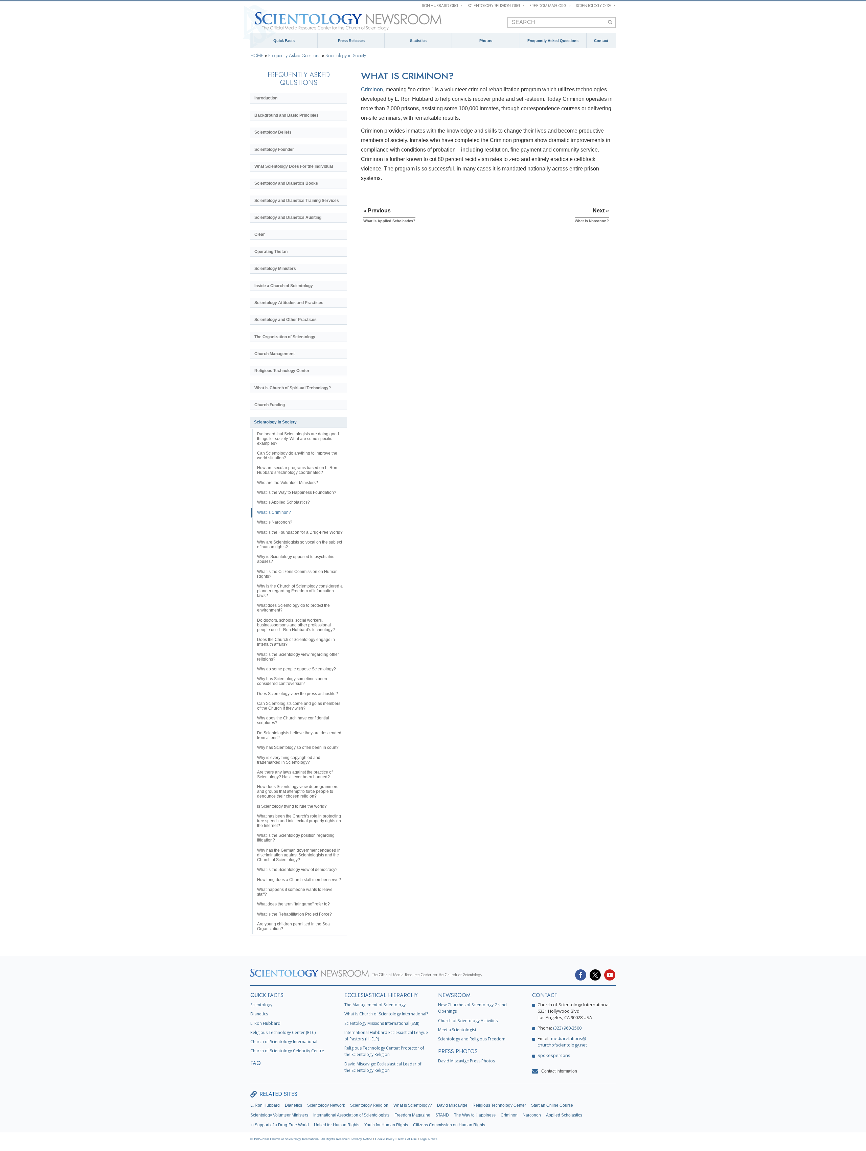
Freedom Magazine (412, 1115)
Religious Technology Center (282, 370)
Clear (259, 234)
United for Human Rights (336, 1125)
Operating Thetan (271, 251)
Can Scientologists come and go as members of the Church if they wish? (298, 706)
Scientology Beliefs (273, 132)
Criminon (372, 89)
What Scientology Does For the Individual (293, 166)
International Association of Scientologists (351, 1115)
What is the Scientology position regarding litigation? (296, 838)
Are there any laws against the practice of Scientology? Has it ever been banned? (295, 774)
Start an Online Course (552, 1105)
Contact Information (559, 1071)
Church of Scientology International (283, 1041)
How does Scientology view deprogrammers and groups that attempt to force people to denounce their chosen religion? (297, 791)
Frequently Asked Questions (552, 41)
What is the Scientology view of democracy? (297, 869)
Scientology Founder (274, 149)
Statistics (418, 41)
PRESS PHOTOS (458, 1051)
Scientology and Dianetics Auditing (287, 217)
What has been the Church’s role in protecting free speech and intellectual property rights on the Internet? (299, 821)
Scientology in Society (345, 55)
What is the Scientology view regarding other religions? (298, 657)
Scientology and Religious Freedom (471, 1039)
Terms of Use (407, 1139)
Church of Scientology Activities (468, 1020)
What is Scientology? (412, 1105)
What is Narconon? (274, 522)
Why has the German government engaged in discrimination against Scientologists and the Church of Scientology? (299, 855)
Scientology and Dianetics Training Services (296, 200)
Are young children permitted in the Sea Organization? (293, 926)
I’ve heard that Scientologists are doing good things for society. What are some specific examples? (298, 439)
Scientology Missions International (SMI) (381, 1023)
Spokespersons (554, 1055)
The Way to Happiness (475, 1115)
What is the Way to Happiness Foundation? (296, 492)
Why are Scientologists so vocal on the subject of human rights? (299, 544)
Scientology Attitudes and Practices (288, 302)
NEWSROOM (454, 995)
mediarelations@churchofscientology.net (562, 1041)
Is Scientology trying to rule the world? (292, 806)
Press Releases (351, 41)
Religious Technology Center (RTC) (283, 1032)
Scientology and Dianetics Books (286, 183)
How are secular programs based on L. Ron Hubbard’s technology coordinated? (297, 470)
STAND (442, 1115)
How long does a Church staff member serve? (299, 879)
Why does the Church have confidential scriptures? (293, 720)
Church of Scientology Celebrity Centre (287, 1051)
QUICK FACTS (266, 995)
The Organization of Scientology (284, 337)
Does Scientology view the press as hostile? (297, 693)
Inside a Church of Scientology (283, 285)
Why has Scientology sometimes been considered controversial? (292, 681)
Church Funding (269, 404)
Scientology (261, 1005)
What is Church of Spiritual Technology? (292, 388)
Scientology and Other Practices (285, 319)
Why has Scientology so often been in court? (298, 747)
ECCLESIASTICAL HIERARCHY (381, 995)
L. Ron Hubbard (265, 1023)
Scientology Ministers (275, 268)
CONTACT (544, 995)
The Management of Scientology (375, 1005)
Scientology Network (326, 1105)
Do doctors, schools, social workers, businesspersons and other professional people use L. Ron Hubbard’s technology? (296, 625)
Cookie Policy (384, 1139)
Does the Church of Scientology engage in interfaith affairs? (296, 642)
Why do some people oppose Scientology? (296, 669)
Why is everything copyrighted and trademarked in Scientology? (288, 760)
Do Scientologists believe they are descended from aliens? (299, 735)
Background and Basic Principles (286, 115)
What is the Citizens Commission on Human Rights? (297, 574)
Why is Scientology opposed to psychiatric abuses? (295, 559)
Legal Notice (428, 1139)
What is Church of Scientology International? (386, 1014)
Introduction (265, 98)
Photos (485, 41)
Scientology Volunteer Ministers (279, 1115)
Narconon (532, 1115)
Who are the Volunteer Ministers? (287, 482)
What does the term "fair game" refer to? (293, 904)
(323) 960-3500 (567, 1028)
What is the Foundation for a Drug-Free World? (300, 532)
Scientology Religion (369, 1105)
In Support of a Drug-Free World (279, 1125)
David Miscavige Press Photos (466, 1061)
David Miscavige (452, 1105)
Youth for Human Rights (386, 1125)
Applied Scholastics (564, 1115)
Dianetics (259, 1014)
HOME (256, 55)
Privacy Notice (361, 1139)
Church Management (274, 353)
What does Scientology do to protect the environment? (293, 608)
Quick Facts (284, 41)
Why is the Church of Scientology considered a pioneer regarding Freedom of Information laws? (300, 591)
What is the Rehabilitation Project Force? (294, 914)
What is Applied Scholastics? (283, 502)
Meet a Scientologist (457, 1030)
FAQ (255, 1063)
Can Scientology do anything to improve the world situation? (297, 455)
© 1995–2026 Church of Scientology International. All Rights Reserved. (300, 1139)
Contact (601, 41)
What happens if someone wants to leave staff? (295, 892)
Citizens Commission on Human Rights (449, 1125)
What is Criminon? (274, 512)
